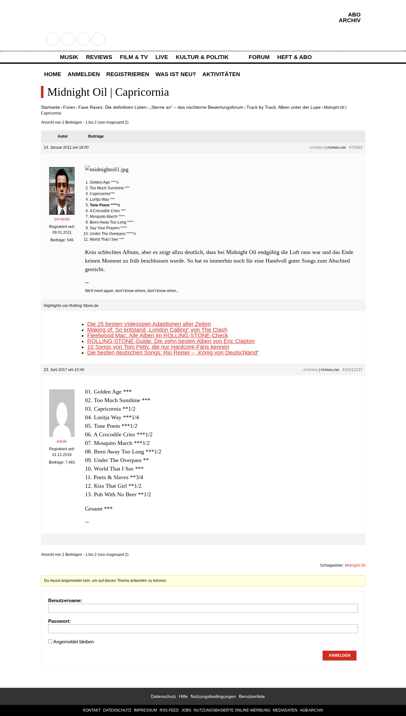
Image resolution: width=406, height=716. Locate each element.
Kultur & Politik (202, 57)
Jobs (186, 710)
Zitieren (317, 147)
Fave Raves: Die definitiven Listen (112, 107)
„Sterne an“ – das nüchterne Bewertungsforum (196, 107)
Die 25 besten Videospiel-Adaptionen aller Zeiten (149, 324)
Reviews (99, 57)
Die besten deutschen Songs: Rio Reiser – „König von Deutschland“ (173, 352)
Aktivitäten (221, 74)
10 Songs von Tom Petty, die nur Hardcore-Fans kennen (158, 347)
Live (161, 57)
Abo (354, 14)
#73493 (356, 147)
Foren (69, 107)
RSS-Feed (169, 710)
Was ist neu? (175, 74)
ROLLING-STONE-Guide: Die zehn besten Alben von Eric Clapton (171, 341)
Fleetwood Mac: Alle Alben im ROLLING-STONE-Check (157, 335)
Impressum (145, 710)
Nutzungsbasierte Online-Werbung (232, 710)
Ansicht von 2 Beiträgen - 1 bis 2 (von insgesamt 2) (84, 122)
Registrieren (127, 74)
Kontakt (92, 710)
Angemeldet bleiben (73, 641)
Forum (259, 57)
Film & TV (134, 57)
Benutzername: (65, 600)
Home (52, 74)
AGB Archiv (311, 710)
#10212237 (353, 370)
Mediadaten (285, 710)
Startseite (50, 107)
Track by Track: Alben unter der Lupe (283, 107)
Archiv (350, 20)
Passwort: (59, 621)
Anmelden (84, 74)
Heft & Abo (294, 57)
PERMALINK (336, 147)
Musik (69, 57)
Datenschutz (163, 696)
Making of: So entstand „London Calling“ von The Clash (157, 330)
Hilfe (183, 696)
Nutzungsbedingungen (213, 696)
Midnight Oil (355, 565)
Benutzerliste (252, 696)
